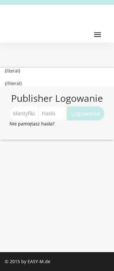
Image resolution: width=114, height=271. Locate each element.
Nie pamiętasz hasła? (32, 124)
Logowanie (85, 113)
